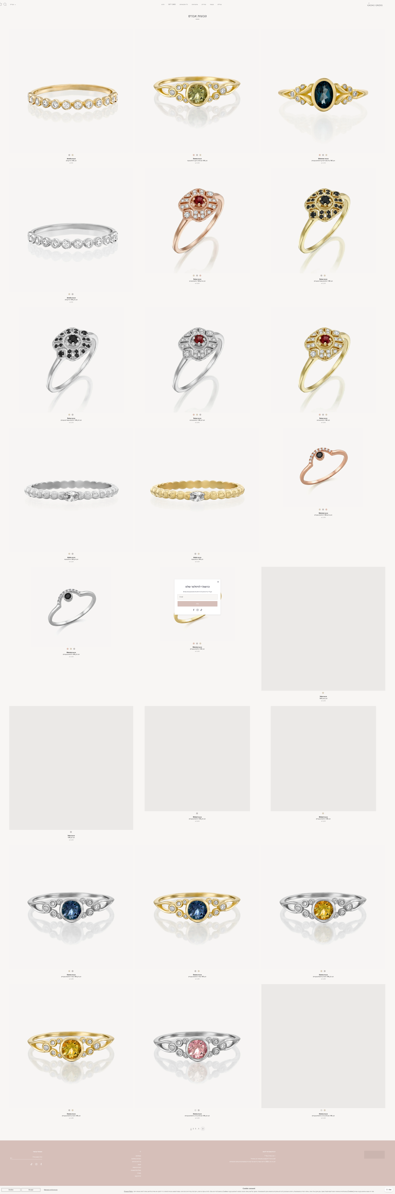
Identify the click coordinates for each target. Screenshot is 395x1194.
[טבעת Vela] (323, 629)
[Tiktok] (201, 610)
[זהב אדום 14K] (194, 155)
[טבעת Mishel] (197, 758)
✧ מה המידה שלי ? (269, 1156)
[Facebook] (194, 610)
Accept (31, 1190)
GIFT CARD (172, 4)
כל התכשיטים (184, 4)
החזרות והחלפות (136, 1159)
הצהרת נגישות (137, 1167)
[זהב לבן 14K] (69, 155)
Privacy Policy (128, 1191)
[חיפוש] (5, 4)
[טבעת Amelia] (71, 91)
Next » (203, 1128)
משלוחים (138, 1156)
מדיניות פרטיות (136, 1162)
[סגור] (218, 582)
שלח (197, 604)
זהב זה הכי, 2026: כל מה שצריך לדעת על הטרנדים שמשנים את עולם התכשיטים (252, 1162)
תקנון (139, 1164)
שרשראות (195, 4)
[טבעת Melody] (323, 467)
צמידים (204, 4)
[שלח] (11, 1158)
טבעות (212, 4)
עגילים (220, 4)
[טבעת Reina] (197, 220)
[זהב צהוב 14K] (72, 155)
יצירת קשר (138, 1176)
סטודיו (139, 1173)
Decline (11, 1190)
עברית (12, 4)
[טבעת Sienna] (197, 91)
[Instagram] (197, 610)
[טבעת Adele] (71, 490)
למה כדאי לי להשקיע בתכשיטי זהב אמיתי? (263, 1159)
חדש (162, 4)
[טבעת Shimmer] (323, 91)
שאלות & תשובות (136, 1170)
